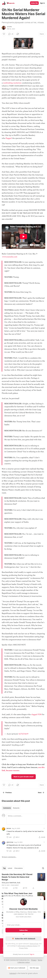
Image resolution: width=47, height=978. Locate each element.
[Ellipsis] (44, 828)
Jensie (9, 828)
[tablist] (11, 808)
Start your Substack (17, 968)
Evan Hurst (15, 885)
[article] (23, 881)
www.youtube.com (9, 256)
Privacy (33, 960)
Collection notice (23, 962)
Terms (40, 960)
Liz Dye (9, 26)
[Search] (43, 868)
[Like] (4, 34)
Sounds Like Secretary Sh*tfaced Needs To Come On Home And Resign (17, 877)
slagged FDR (36, 714)
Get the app (34, 968)
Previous (8, 793)
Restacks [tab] (16, 808)
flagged (9, 138)
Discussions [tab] (18, 868)
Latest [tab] (10, 868)
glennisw (10, 842)
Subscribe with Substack (25, 938)
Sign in (42, 3)
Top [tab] (4, 868)
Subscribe (34, 3)
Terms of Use (34, 944)
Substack (12, 973)
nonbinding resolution (12, 82)
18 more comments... (9, 857)
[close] (40, 899)
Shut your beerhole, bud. (11, 882)
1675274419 (23, 733)
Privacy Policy (23, 948)
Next (40, 793)
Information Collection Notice (27, 946)
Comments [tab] (7, 808)
